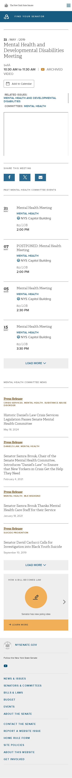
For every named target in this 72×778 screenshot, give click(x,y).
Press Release (13, 399)
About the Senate (18, 714)
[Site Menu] (68, 5)
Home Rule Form (17, 738)
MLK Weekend (32, 496)
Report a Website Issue (22, 731)
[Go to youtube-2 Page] (6, 666)
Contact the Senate (20, 724)
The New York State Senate (21, 6)
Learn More (20, 625)
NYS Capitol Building (36, 218)
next (64, 602)
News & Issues (15, 678)
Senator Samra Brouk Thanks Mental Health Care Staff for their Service (32, 508)
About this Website (19, 752)
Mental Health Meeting (34, 208)
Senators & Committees (23, 685)
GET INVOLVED (14, 759)
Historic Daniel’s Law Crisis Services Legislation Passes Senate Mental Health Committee (31, 419)
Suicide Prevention (16, 533)
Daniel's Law (11, 446)
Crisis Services (13, 403)
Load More (33, 363)
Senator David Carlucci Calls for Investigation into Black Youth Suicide (33, 544)
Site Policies (14, 745)
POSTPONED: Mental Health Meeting (39, 248)
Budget (9, 699)
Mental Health (35, 106)
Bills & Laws (13, 692)
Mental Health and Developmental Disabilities (30, 100)
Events (9, 706)
